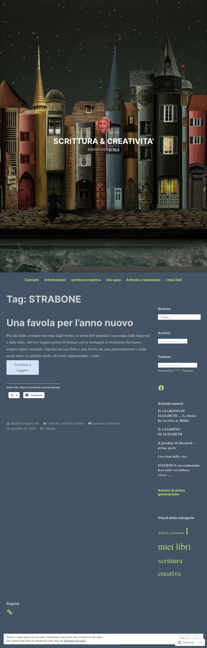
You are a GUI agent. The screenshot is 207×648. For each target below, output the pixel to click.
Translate (187, 370)
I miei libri (174, 280)
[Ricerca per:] (179, 316)
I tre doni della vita (172, 456)
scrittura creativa (86, 280)
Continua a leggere (18, 369)
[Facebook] (161, 388)
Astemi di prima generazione (171, 492)
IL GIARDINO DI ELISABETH (170, 432)
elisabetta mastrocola (25, 423)
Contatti (32, 280)
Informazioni (55, 280)
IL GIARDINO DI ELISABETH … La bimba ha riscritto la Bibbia (177, 415)
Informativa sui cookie (75, 640)
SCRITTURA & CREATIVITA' (103, 141)
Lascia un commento (106, 423)
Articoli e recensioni (143, 280)
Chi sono (113, 280)
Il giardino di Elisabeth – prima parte (176, 445)
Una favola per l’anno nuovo (69, 322)
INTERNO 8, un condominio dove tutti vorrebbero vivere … (179, 470)
